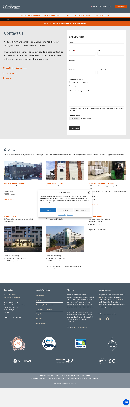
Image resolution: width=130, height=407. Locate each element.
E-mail (72, 51)
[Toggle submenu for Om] (92, 15)
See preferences (81, 210)
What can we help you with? (79, 91)
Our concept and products (44, 305)
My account (39, 318)
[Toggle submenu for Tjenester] (72, 15)
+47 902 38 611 (11, 73)
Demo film (39, 314)
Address (72, 61)
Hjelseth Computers (71, 383)
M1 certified (117, 299)
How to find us (9, 199)
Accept (48, 210)
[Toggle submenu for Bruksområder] (61, 15)
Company (75, 82)
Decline (65, 210)
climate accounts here (79, 327)
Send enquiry (74, 128)
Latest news (40, 296)
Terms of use (85, 378)
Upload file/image (75, 115)
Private (85, 82)
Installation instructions (44, 309)
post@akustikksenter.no (16, 68)
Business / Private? (76, 79)
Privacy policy (62, 215)
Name (72, 42)
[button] (89, 192)
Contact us (70, 215)
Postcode (73, 69)
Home (5, 20)
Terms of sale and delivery (70, 375)
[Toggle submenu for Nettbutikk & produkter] (41, 15)
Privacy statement (72, 378)
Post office (102, 69)
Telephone (102, 51)
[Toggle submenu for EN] (96, 6)
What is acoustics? (42, 300)
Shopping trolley (41, 323)
